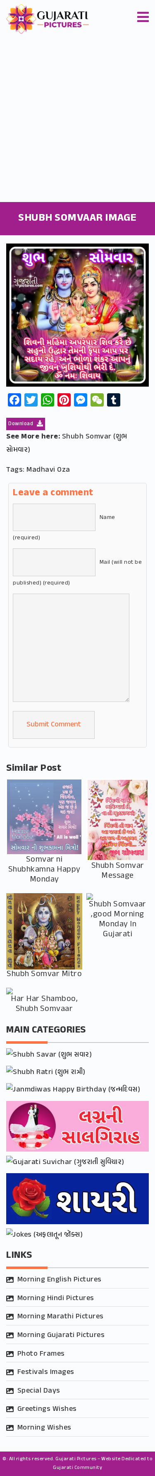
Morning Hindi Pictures (55, 1298)
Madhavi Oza (48, 470)
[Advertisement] (77, 120)
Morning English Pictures (59, 1280)
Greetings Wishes (47, 1409)
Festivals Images (45, 1372)
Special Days (38, 1391)
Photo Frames (41, 1354)
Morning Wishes (44, 1428)
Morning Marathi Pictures (60, 1317)
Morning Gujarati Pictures (61, 1335)
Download (21, 424)
